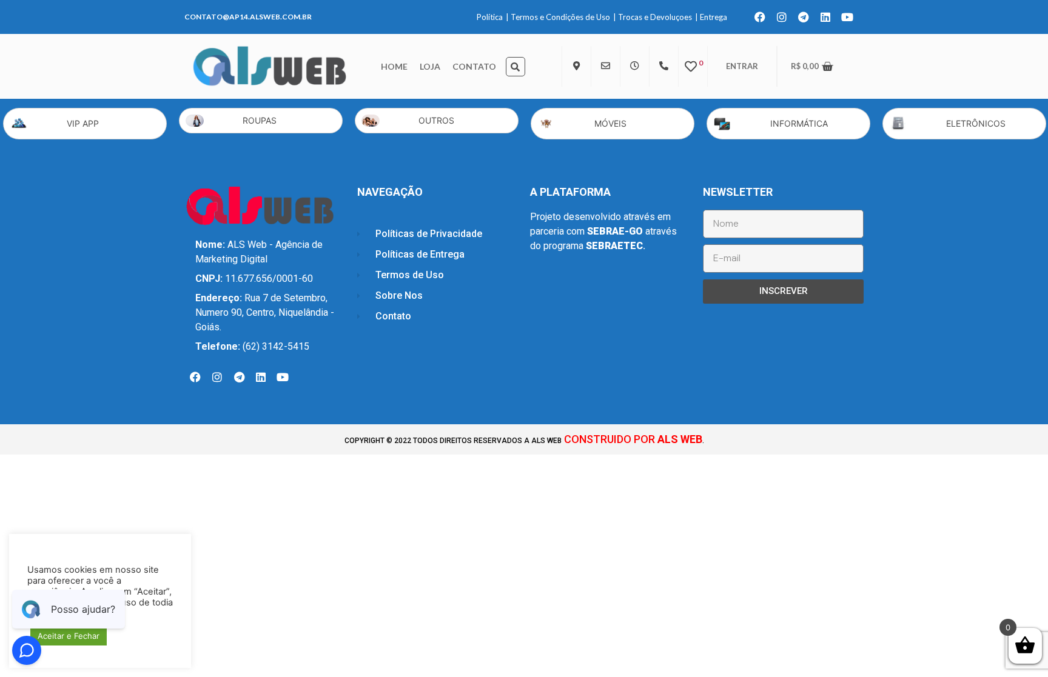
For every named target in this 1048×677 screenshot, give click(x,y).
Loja (430, 66)
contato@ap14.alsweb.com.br (248, 16)
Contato (474, 66)
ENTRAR (742, 66)
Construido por (632, 439)
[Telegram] (804, 17)
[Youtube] (847, 17)
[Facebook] (760, 17)
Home (394, 66)
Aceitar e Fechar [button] (68, 636)
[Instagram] (782, 17)
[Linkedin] (825, 17)
